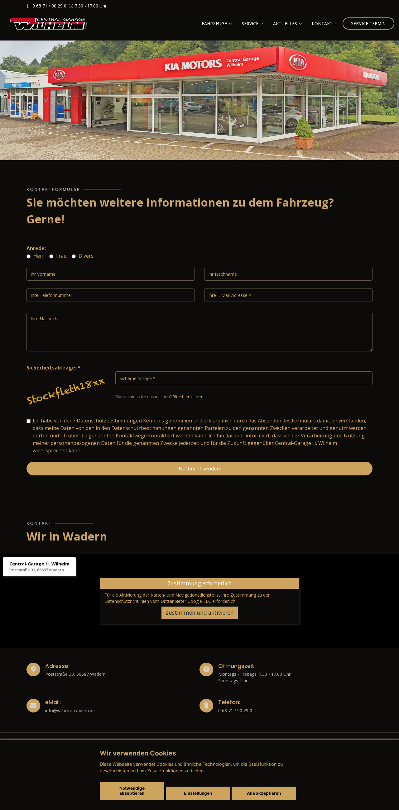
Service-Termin (368, 23)
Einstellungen (198, 793)
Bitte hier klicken (188, 396)
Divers (85, 255)
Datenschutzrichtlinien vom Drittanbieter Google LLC (157, 601)
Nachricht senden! (200, 468)
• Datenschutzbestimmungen (108, 420)
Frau (61, 255)
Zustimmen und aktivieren (200, 612)
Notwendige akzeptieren (132, 791)
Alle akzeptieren (264, 793)
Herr (38, 255)
